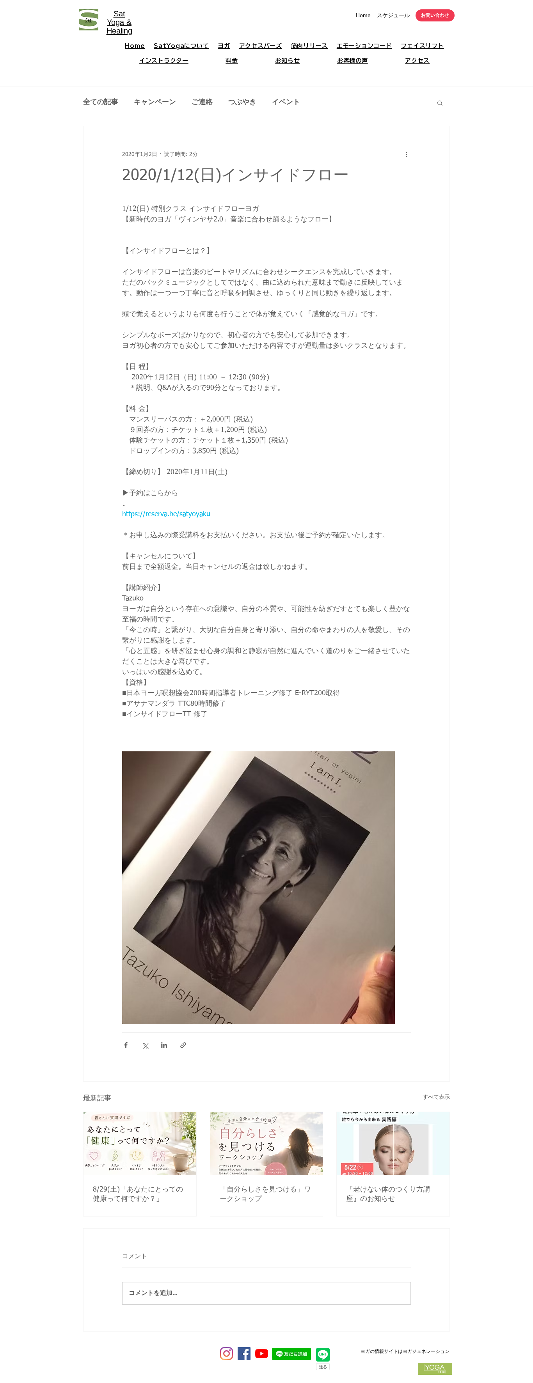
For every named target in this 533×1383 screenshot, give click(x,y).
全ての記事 (100, 102)
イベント (286, 102)
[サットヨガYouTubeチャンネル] (261, 1353)
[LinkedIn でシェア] (164, 1045)
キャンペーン (155, 102)
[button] (440, 102)
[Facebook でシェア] (126, 1045)
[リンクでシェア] (183, 1045)
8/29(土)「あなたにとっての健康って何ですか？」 (138, 1194)
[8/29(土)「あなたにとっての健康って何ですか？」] (140, 1143)
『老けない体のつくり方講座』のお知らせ (388, 1194)
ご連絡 (202, 102)
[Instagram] (226, 1353)
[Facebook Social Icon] (244, 1353)
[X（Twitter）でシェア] (145, 1045)
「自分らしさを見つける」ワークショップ (265, 1194)
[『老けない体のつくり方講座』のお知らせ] (393, 1143)
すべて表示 (436, 1097)
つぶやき (242, 102)
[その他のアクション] (406, 154)
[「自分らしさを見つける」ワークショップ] (266, 1143)
